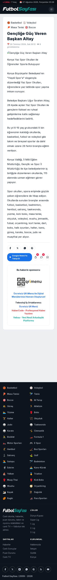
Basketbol (10, 387)
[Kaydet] (47, 257)
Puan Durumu (9, 553)
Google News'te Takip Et (19, 257)
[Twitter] (12, 569)
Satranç (9, 455)
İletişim (33, 549)
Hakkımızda (35, 544)
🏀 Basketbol (14, 22)
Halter (8, 418)
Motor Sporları (12, 443)
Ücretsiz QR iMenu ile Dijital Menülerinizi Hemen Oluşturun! (28, 295)
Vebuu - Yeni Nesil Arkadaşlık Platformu (28, 319)
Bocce (8, 400)
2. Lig (32, 528)
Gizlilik (33, 553)
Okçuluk (36, 418)
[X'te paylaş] (17, 248)
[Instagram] (20, 569)
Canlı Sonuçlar (10, 549)
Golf (34, 455)
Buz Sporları (38, 449)
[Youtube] (48, 569)
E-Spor (35, 443)
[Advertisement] (28, 353)
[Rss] (41, 569)
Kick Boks (37, 479)
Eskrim (8, 467)
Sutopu (8, 461)
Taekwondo (38, 424)
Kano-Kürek (38, 467)
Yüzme (8, 412)
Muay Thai (10, 479)
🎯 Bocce (30, 27)
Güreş (8, 406)
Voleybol (36, 387)
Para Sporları (38, 498)
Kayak (8, 492)
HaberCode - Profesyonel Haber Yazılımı (28, 312)
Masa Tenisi (11, 394)
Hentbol (9, 449)
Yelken (8, 473)
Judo (7, 424)
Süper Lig (34, 520)
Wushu (8, 486)
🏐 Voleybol (29, 22)
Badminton (37, 461)
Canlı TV (7, 557)
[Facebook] (5, 569)
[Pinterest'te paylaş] (32, 248)
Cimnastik (37, 430)
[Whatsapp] (27, 569)
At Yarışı (36, 400)
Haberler (7, 544)
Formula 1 (37, 436)
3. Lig (32, 532)
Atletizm (36, 406)
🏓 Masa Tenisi (15, 27)
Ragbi (8, 498)
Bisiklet (8, 436)
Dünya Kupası (36, 516)
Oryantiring (38, 486)
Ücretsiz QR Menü (28, 306)
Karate (8, 430)
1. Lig (32, 524)
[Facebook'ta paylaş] (10, 248)
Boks (34, 412)
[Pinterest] (34, 569)
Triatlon (36, 473)
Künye (33, 557)
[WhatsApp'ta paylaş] (25, 248)
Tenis (35, 394)
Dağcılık (36, 492)
